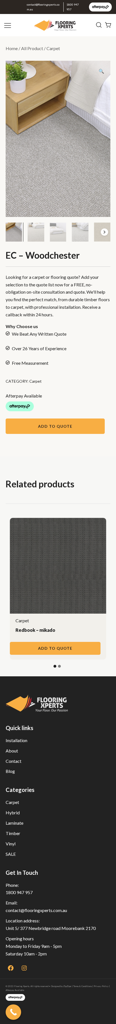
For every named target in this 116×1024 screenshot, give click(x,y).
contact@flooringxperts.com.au (43, 7)
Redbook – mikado (35, 630)
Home (12, 48)
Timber (13, 833)
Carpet (53, 48)
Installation (16, 740)
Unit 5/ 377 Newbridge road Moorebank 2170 (51, 928)
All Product (32, 48)
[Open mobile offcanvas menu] (8, 25)
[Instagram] (24, 968)
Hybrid (13, 812)
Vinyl (10, 843)
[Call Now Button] (13, 1012)
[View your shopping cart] (108, 24)
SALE (11, 854)
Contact (13, 761)
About (12, 750)
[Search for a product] (98, 25)
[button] (101, 71)
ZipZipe (67, 986)
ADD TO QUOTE (55, 426)
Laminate (14, 823)
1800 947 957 (72, 7)
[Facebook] (11, 968)
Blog (10, 771)
